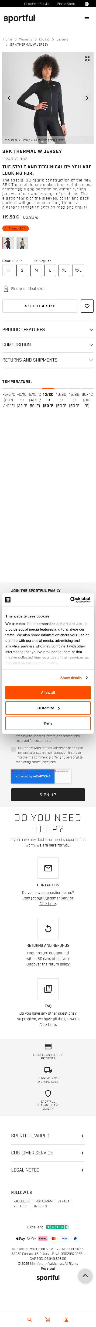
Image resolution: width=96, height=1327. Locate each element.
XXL (78, 270)
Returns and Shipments (30, 360)
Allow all (48, 693)
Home (7, 39)
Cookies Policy (45, 663)
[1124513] (8, 243)
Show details (71, 678)
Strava (63, 1201)
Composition (16, 345)
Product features (23, 329)
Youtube (20, 1206)
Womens (25, 39)
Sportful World (30, 1136)
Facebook (22, 1201)
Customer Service (37, 4)
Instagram (43, 1201)
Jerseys (62, 39)
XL (64, 270)
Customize (45, 708)
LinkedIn (39, 1206)
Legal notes (25, 1170)
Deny (48, 723)
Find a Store (66, 4)
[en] (21, 18)
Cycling (44, 39)
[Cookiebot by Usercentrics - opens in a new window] (70, 600)
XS (8, 270)
